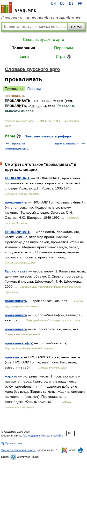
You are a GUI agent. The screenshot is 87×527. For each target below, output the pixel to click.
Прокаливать (16, 271)
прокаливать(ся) (19, 343)
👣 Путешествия (11, 443)
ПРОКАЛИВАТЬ (17, 178)
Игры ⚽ (63, 56)
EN (53, 3)
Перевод (34, 88)
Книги (24, 56)
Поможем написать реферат (48, 136)
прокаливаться (67, 143)
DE (62, 3)
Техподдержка (31, 435)
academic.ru (18, 7)
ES (71, 3)
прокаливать (16, 202)
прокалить (14, 357)
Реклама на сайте (52, 435)
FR (80, 3)
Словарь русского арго (43, 40)
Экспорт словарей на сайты (18, 450)
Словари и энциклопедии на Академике (41, 17)
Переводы (63, 48)
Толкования (23, 48)
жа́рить (11, 376)
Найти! (76, 27)
